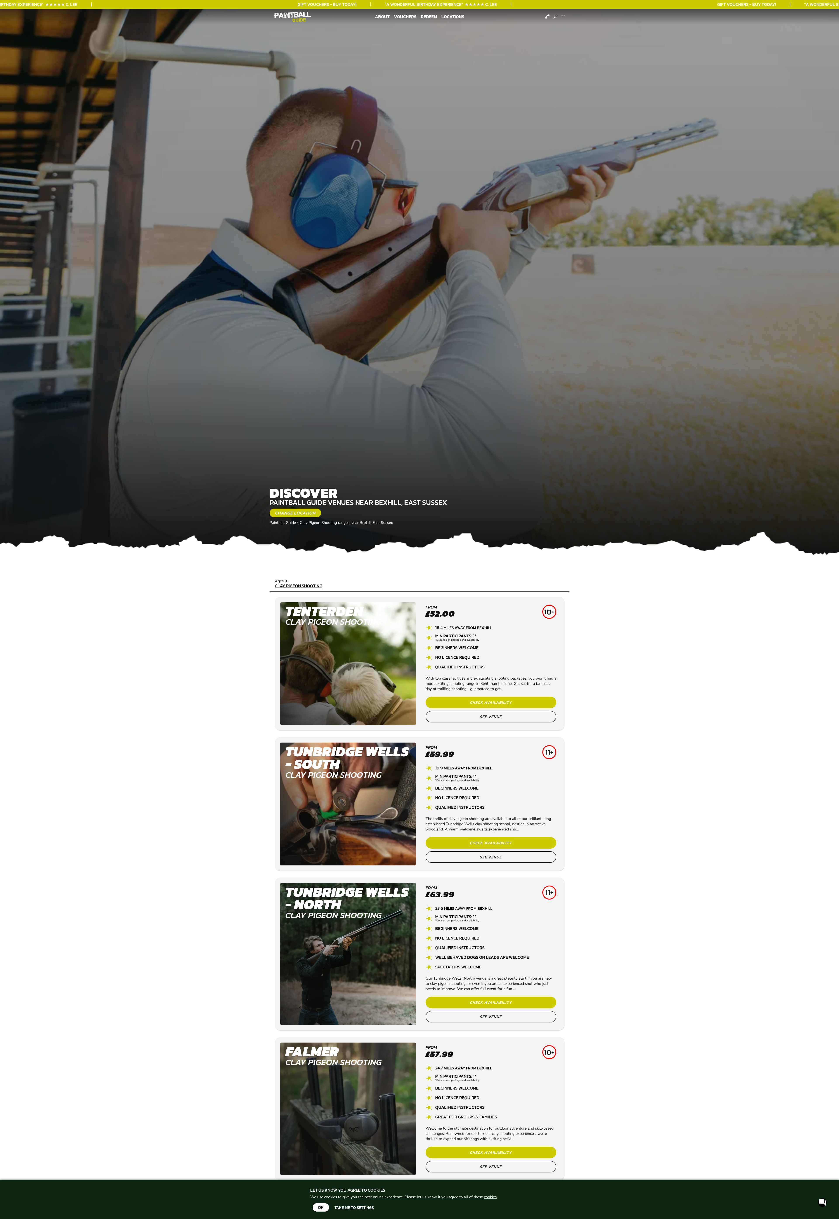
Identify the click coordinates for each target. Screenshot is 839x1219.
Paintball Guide (283, 522)
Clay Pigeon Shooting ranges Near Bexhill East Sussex (346, 522)
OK (321, 1207)
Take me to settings (354, 1207)
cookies (490, 1197)
